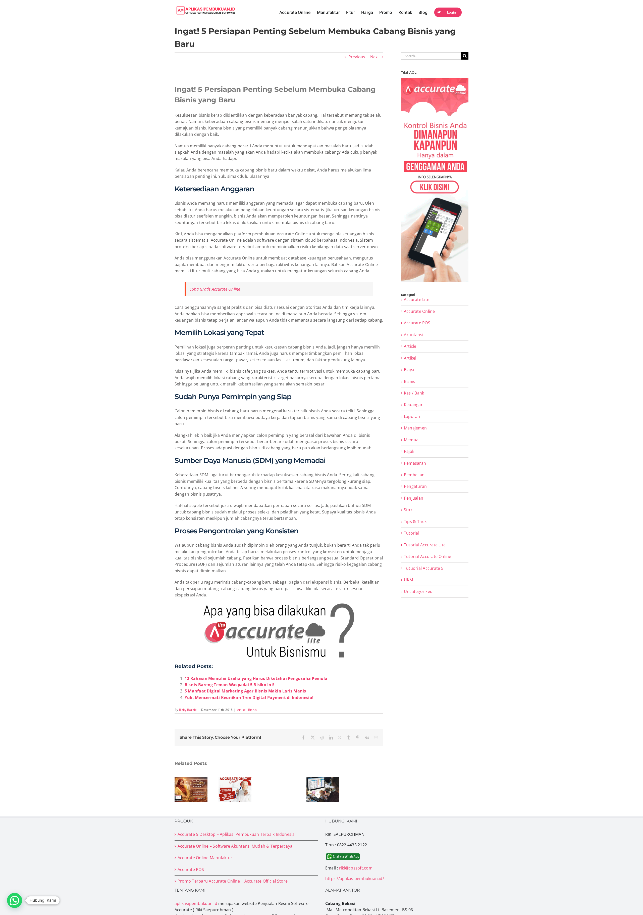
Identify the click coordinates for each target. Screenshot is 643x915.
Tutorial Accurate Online (427, 556)
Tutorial (411, 533)
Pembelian (414, 474)
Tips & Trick (415, 521)
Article (410, 346)
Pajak (409, 451)
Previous (356, 57)
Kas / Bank (414, 393)
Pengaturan (415, 486)
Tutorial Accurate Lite (425, 545)
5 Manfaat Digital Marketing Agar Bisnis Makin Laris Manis (245, 691)
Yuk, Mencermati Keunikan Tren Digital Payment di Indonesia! (249, 697)
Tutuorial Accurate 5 (424, 568)
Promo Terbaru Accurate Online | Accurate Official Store (233, 881)
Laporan (412, 416)
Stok (408, 509)
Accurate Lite (416, 299)
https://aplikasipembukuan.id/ (354, 878)
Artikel (242, 710)
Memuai (411, 440)
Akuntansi (413, 334)
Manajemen (415, 428)
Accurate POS (417, 323)
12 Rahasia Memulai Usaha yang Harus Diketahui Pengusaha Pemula (256, 678)
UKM (408, 580)
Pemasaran (415, 463)
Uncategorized (418, 591)
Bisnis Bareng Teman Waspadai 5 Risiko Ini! (229, 684)
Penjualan (413, 498)
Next (374, 57)
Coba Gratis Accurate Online (214, 289)
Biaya (409, 369)
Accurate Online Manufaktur (205, 857)
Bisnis (252, 710)
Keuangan (413, 404)
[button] (14, 900)
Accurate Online (419, 311)
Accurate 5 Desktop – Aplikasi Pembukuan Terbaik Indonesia (236, 834)
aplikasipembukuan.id (196, 903)
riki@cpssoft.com (355, 868)
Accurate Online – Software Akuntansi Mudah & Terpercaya (235, 846)
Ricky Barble (188, 710)
